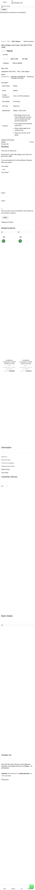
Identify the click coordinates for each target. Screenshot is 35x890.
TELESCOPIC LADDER (9, 367)
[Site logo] (17, 2)
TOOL (9, 365)
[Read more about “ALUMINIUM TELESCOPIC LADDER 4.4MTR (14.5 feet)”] (31, 236)
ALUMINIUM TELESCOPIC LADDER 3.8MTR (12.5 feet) (9, 362)
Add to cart (14, 59)
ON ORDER (9, 369)
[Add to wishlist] (14, 233)
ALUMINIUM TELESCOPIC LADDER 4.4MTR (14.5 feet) (26, 362)
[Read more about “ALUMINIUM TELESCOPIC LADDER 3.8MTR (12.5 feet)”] (14, 236)
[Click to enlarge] (4, 35)
